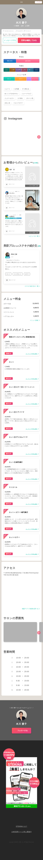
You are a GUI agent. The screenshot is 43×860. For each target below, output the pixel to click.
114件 (35, 163)
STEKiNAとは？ (21, 826)
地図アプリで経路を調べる (30, 609)
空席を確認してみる (29, 40)
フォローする (22, 730)
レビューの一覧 (33, 236)
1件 (39, 246)
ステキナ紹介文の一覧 (31, 286)
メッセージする (10, 40)
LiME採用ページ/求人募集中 (21, 832)
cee (21, 2)
